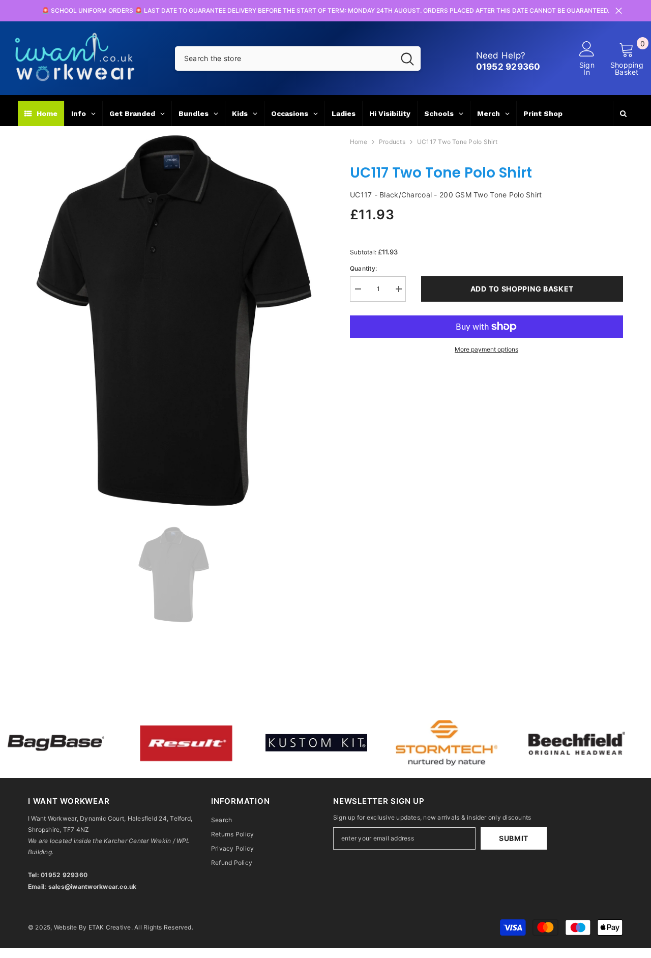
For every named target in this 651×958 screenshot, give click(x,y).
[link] (138, 743)
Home (358, 142)
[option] (173, 320)
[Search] (298, 58)
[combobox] (284, 58)
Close (618, 11)
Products (392, 142)
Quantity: (363, 268)
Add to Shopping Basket (522, 288)
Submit (513, 838)
